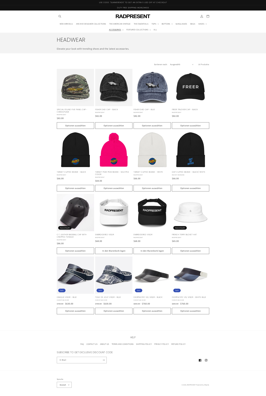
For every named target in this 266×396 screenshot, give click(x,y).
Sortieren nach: (160, 64)
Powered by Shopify (202, 385)
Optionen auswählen (75, 125)
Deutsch (63, 385)
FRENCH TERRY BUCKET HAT (184, 235)
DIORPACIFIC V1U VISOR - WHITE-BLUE (189, 297)
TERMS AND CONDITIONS (123, 344)
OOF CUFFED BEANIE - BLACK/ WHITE (188, 172)
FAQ (82, 344)
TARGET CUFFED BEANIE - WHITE (148, 172)
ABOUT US (104, 344)
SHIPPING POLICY (144, 344)
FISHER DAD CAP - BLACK (106, 109)
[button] (60, 16)
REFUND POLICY (178, 344)
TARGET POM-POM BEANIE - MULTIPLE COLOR (112, 173)
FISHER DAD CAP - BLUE (144, 109)
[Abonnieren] (103, 360)
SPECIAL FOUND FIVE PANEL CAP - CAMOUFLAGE (72, 110)
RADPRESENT (191, 385)
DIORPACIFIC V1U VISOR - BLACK (148, 297)
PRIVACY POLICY (161, 344)
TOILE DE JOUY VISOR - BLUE (108, 297)
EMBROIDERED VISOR (104, 235)
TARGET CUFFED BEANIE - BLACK (71, 172)
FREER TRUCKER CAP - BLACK (185, 109)
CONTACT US (92, 344)
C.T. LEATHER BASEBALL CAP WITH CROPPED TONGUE (72, 236)
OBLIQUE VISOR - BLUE (67, 297)
